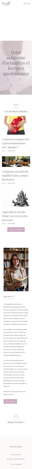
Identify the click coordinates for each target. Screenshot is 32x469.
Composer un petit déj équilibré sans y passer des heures (15, 175)
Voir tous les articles (16, 230)
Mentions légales (16, 447)
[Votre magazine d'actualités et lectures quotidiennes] (6, 3)
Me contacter (10, 401)
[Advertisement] (16, 24)
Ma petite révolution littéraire (16, 459)
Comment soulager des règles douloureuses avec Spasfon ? (15, 143)
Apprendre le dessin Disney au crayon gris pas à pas (15, 216)
